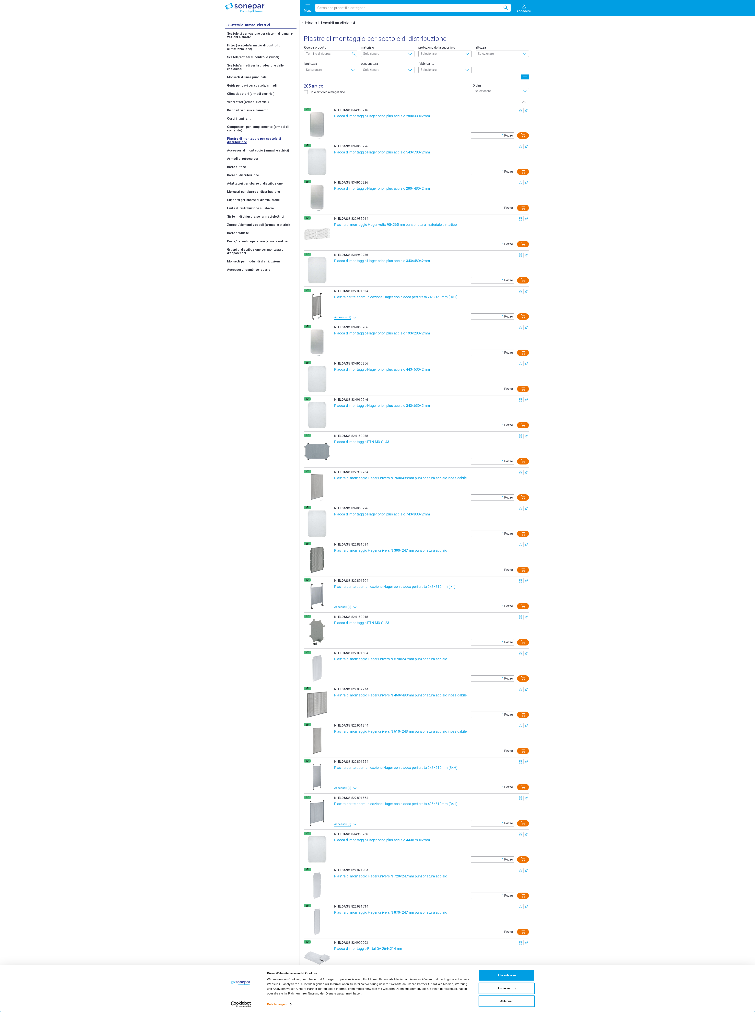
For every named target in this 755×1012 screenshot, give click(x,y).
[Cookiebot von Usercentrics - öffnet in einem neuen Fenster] (241, 1004)
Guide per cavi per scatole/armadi (252, 85)
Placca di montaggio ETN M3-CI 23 (361, 623)
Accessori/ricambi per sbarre (248, 269)
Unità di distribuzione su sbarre (250, 208)
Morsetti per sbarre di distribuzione (253, 192)
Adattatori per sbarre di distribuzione (255, 183)
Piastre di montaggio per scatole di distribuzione (254, 140)
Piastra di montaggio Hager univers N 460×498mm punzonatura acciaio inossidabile (400, 695)
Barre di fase (236, 167)
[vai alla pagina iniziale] (262, 8)
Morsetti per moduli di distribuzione (253, 261)
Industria (311, 22)
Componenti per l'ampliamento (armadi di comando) (258, 128)
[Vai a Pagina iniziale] (303, 22)
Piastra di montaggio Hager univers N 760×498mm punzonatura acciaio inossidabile (400, 478)
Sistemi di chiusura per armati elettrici (255, 216)
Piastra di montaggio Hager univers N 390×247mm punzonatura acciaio (390, 550)
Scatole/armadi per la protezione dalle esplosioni (255, 67)
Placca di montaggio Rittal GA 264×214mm (368, 948)
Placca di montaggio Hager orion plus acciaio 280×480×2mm (382, 188)
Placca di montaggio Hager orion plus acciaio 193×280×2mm (382, 333)
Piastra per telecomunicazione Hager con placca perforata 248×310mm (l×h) (395, 586)
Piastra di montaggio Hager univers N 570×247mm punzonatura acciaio (390, 659)
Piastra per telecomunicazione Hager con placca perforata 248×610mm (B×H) (396, 767)
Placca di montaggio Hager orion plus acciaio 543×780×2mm (382, 152)
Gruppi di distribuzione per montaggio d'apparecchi (255, 251)
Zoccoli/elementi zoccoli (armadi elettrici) (258, 225)
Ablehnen (506, 1001)
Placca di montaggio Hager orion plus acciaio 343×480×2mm (382, 261)
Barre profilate (238, 233)
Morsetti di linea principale (247, 77)
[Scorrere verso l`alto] (524, 102)
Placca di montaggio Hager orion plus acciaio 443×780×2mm (382, 840)
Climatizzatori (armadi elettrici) (251, 94)
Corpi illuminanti (239, 118)
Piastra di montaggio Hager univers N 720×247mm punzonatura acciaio (390, 876)
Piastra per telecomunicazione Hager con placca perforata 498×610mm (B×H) (396, 804)
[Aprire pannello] (525, 76)
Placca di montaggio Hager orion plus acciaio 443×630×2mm (382, 369)
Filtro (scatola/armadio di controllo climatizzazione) (253, 47)
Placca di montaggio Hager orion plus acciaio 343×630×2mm (382, 406)
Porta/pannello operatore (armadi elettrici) (259, 241)
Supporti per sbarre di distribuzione (253, 200)
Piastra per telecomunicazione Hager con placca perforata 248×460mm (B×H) (396, 297)
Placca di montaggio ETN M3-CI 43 (361, 442)
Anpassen (504, 988)
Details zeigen (276, 1004)
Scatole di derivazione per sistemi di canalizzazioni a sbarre (260, 35)
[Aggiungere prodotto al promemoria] (526, 110)
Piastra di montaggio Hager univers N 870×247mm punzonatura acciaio (390, 912)
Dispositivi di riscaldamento (248, 110)
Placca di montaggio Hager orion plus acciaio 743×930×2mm (382, 514)
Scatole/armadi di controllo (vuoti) (253, 57)
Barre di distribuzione (243, 175)
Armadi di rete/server (242, 159)
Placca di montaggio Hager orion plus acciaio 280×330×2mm (382, 116)
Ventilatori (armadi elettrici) (248, 102)
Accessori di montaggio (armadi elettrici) (258, 150)
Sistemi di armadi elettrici (338, 22)
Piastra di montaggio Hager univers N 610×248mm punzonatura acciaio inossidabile (400, 731)
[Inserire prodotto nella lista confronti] (520, 110)
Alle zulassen (507, 975)
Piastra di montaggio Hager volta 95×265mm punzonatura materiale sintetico (395, 225)
